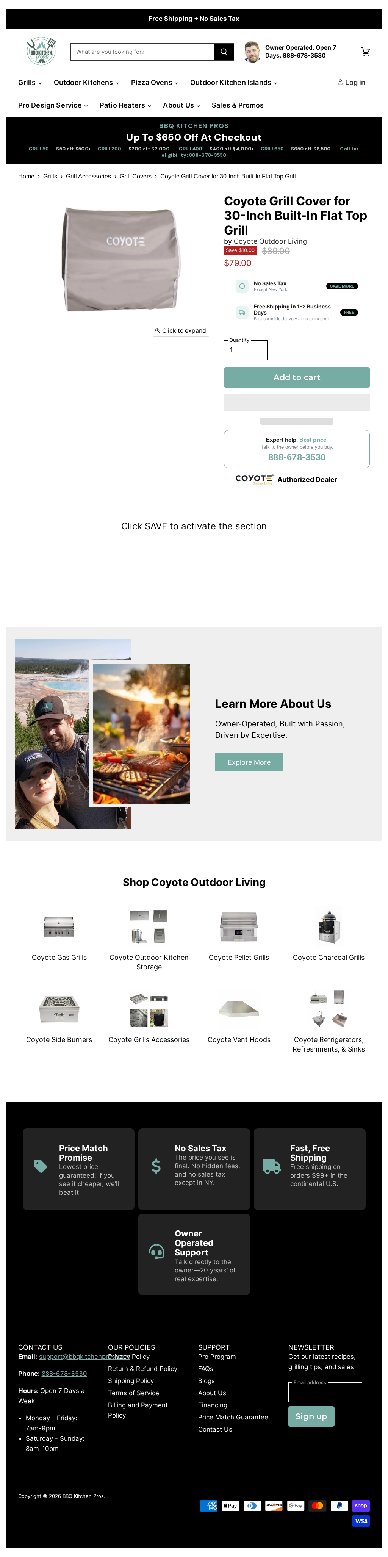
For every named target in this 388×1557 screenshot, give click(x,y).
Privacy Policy (129, 1356)
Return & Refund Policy (142, 1368)
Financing (212, 1405)
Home (26, 176)
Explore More (249, 762)
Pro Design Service (50, 105)
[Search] (224, 52)
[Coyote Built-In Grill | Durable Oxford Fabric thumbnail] (109, 361)
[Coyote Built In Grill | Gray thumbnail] (29, 361)
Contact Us (215, 1429)
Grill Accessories (88, 176)
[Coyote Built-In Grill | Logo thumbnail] (82, 361)
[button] (297, 402)
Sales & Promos (238, 105)
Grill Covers (136, 176)
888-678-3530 (297, 457)
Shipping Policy (131, 1381)
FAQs (205, 1368)
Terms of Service (133, 1393)
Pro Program (217, 1356)
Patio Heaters (123, 105)
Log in (354, 82)
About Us (179, 105)
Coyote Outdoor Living (270, 241)
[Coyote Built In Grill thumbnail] (56, 361)
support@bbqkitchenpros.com (84, 1356)
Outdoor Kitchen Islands (231, 82)
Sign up (311, 1416)
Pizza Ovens (152, 82)
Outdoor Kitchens (84, 82)
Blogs (206, 1381)
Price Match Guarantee (233, 1417)
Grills (28, 82)
